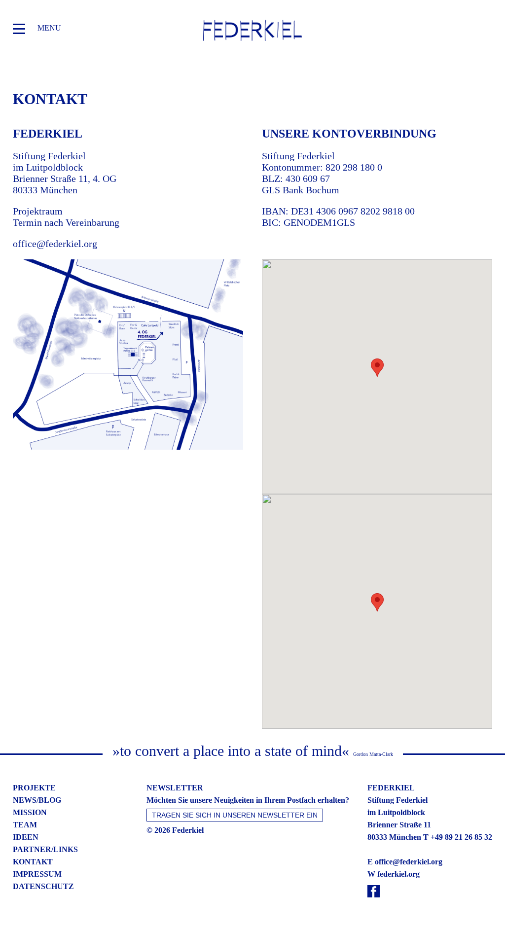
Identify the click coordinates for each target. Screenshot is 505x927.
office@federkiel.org (55, 243)
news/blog (37, 800)
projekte (34, 788)
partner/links (45, 849)
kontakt (33, 861)
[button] (377, 368)
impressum (37, 874)
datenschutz (43, 886)
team (25, 824)
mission (30, 812)
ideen (25, 837)
